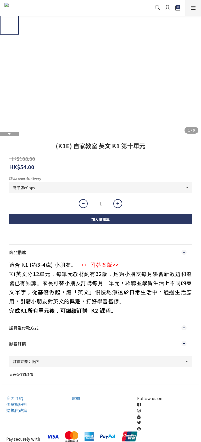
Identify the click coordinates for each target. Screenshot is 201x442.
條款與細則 (16, 404)
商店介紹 (14, 398)
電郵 (76, 398)
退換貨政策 (16, 410)
